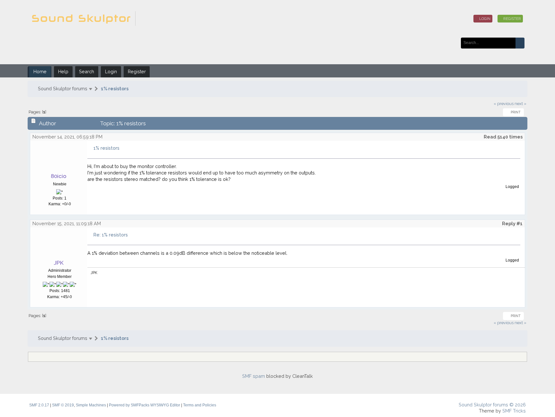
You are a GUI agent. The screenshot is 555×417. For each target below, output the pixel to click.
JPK (59, 263)
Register (511, 18)
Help (63, 71)
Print (515, 112)
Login (484, 18)
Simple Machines (91, 405)
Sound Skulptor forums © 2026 (492, 404)
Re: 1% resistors (110, 234)
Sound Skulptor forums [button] (62, 88)
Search (86, 71)
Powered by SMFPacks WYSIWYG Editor (144, 405)
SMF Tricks (514, 410)
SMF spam (253, 376)
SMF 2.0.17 (39, 405)
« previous (504, 103)
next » (520, 103)
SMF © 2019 (63, 405)
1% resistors (114, 88)
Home (40, 71)
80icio (58, 176)
